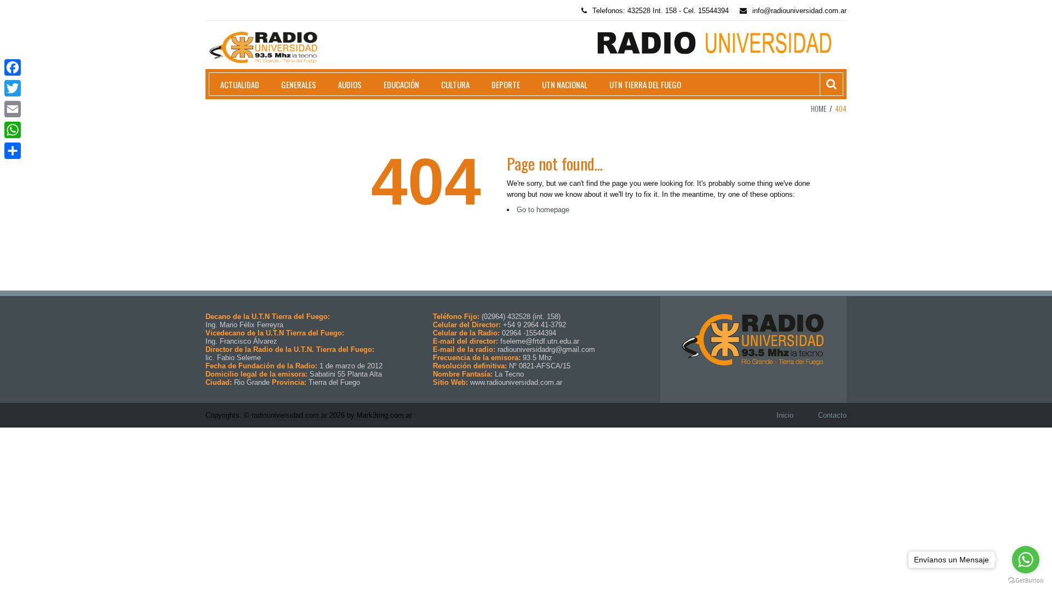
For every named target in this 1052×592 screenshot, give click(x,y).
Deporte (505, 84)
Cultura (455, 84)
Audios (350, 84)
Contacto (832, 415)
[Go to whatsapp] (1025, 559)
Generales (298, 84)
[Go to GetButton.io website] (1025, 580)
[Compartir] (12, 150)
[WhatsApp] (12, 129)
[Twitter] (12, 88)
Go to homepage (543, 210)
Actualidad (239, 84)
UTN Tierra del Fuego (645, 84)
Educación (401, 84)
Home (818, 108)
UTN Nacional (564, 84)
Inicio (784, 415)
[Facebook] (12, 67)
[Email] (12, 109)
